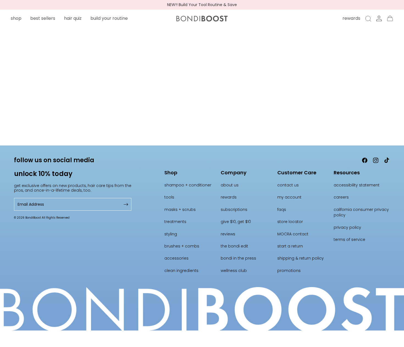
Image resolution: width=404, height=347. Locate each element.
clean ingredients (181, 270)
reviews (228, 234)
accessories (176, 258)
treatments (175, 221)
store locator (290, 221)
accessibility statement (357, 185)
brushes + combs (181, 246)
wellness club (234, 270)
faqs (281, 209)
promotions (289, 270)
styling (170, 234)
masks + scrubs (180, 209)
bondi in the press (238, 258)
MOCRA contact (292, 234)
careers (341, 197)
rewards (229, 197)
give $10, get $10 (236, 221)
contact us (288, 185)
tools (169, 197)
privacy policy (347, 227)
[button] (16, 18)
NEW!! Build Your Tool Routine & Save (202, 4)
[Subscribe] (125, 204)
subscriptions (234, 209)
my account (289, 197)
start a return (290, 246)
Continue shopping (202, 108)
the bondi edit (234, 246)
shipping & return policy (300, 258)
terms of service (349, 239)
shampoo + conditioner (187, 185)
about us (230, 185)
